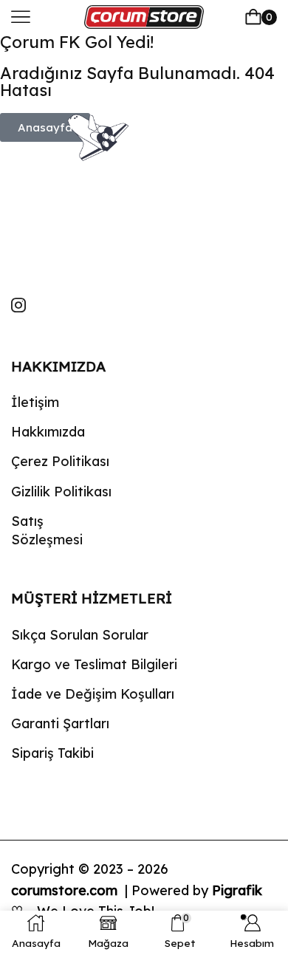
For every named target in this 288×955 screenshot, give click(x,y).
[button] (20, 17)
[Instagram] (18, 305)
